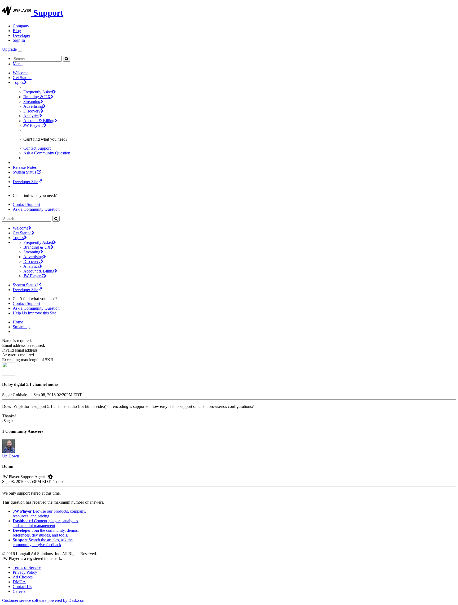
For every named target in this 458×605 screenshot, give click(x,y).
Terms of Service (27, 567)
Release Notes (25, 167)
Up (4, 456)
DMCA (19, 582)
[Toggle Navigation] (20, 50)
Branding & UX (37, 96)
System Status (25, 172)
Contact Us (22, 586)
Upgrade (9, 49)
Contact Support (37, 148)
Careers (19, 591)
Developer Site (25, 181)
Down (13, 456)
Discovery (32, 111)
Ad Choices (23, 577)
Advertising (33, 106)
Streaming (31, 101)
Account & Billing (38, 120)
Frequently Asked (38, 92)
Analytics (31, 116)
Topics (18, 82)
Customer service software (43, 600)
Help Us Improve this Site (34, 313)
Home (18, 322)
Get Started (22, 77)
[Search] (66, 59)
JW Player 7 (33, 125)
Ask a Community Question (46, 153)
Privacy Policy (25, 572)
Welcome (20, 73)
